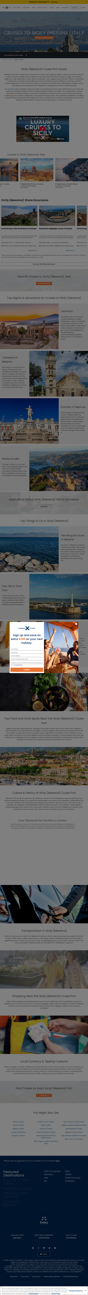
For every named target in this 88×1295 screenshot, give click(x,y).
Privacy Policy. (19, 665)
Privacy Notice (33, 1293)
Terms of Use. (55, 1293)
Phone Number (15, 659)
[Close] (85, 1290)
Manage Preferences (75, 1291)
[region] (44, 1290)
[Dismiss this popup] (76, 624)
